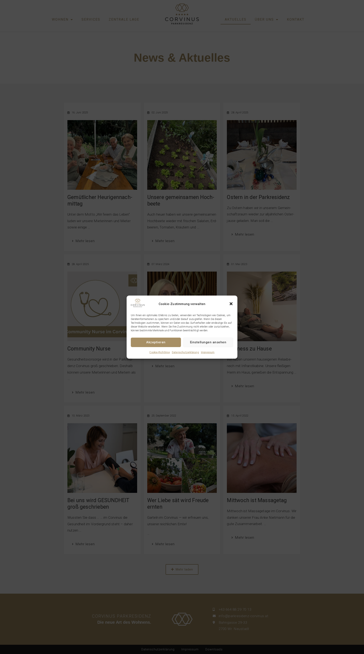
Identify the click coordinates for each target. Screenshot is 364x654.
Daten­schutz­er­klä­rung (185, 352)
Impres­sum (208, 352)
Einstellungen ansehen (208, 342)
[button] (231, 304)
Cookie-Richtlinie (159, 352)
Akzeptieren (156, 342)
